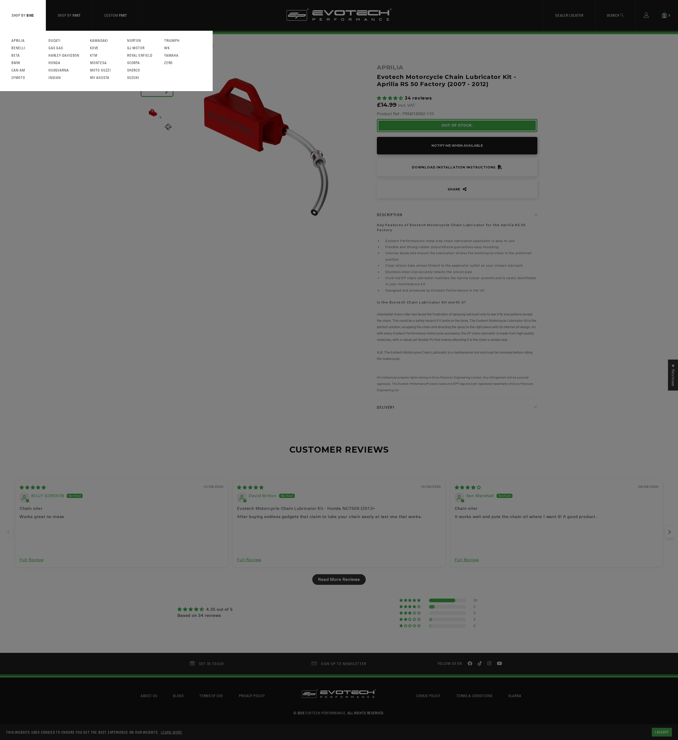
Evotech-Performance (325, 713)
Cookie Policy (428, 695)
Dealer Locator (569, 15)
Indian (54, 78)
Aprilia (18, 41)
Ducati (54, 41)
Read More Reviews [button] (339, 579)
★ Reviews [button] (673, 375)
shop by (23, 15)
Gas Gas (55, 48)
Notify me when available (457, 146)
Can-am (18, 70)
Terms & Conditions (474, 695)
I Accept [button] (662, 732)
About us (149, 695)
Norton (134, 41)
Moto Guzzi (100, 70)
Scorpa (133, 63)
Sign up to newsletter (343, 663)
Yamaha (171, 55)
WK (167, 48)
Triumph (172, 41)
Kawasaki (99, 41)
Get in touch (211, 663)
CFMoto (18, 78)
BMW (15, 63)
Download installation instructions (454, 167)
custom (115, 15)
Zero (168, 63)
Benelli (18, 48)
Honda (54, 63)
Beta (15, 55)
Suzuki (133, 78)
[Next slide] (669, 532)
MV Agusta (99, 78)
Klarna (514, 695)
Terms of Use (211, 695)
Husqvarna (58, 70)
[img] (33, 487)
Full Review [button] (32, 560)
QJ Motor (135, 48)
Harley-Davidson (63, 55)
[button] (391, 98)
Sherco (133, 70)
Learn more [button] (171, 732)
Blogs (178, 695)
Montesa (98, 63)
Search (614, 15)
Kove (94, 48)
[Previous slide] (8, 532)
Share (454, 189)
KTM (93, 55)
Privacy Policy (252, 695)
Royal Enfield (139, 55)
